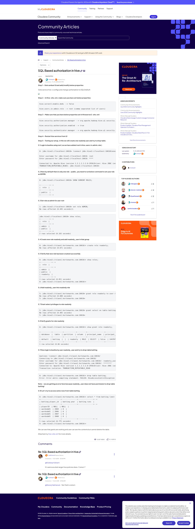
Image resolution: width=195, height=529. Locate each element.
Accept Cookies (184, 523)
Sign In (153, 17)
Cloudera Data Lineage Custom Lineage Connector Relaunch (137, 119)
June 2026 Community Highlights (131, 112)
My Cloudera (43, 507)
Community (82, 8)
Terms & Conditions (63, 513)
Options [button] (43, 65)
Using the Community (103, 17)
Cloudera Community (49, 16)
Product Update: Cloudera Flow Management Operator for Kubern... (135, 126)
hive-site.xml (53, 434)
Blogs (118, 17)
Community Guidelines (66, 498)
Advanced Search (44, 43)
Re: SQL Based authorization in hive (58, 451)
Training (92, 8)
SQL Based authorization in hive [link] (76, 60)
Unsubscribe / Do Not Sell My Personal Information (97, 513)
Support (110, 8)
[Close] (190, 503)
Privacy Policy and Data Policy (76, 513)
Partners (101, 8)
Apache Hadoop (46, 515)
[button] (113, 454)
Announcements (73, 17)
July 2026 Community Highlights (130, 107)
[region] (157, 514)
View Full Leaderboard (137, 215)
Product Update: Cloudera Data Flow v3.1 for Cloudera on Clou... (135, 133)
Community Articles (58, 60)
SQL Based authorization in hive (59, 70)
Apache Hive (49, 76)
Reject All (169, 523)
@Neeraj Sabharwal (52, 485)
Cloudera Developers (134, 17)
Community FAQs (87, 498)
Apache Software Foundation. (90, 515)
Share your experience (53, 53)
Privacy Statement (177, 518)
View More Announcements (138, 140)
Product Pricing (104, 507)
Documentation (71, 507)
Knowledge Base (87, 507)
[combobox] (93, 38)
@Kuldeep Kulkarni (52, 463)
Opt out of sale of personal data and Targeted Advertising (136, 523)
